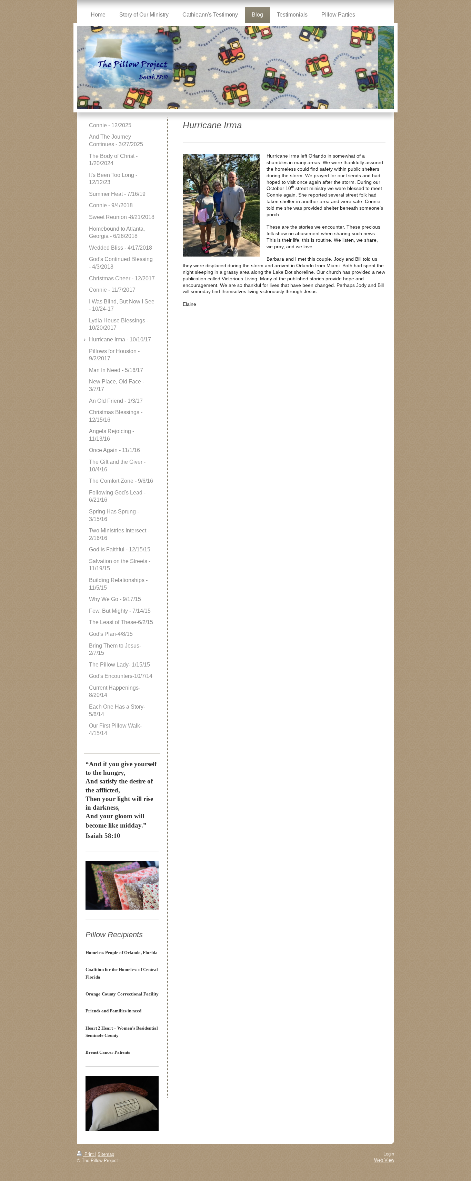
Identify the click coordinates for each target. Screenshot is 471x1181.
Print (89, 1154)
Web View (384, 1160)
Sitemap (106, 1154)
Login (388, 1154)
